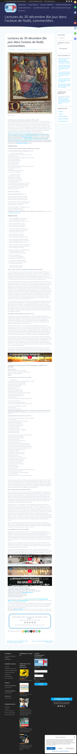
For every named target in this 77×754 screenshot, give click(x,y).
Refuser (60, 748)
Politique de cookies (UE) (10, 668)
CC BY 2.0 (29, 133)
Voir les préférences (70, 748)
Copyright (7, 666)
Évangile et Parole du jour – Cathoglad (17, 565)
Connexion (60, 114)
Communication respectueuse (63, 4)
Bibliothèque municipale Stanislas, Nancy (17, 133)
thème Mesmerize (65, 703)
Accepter (51, 748)
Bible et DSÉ (20, 49)
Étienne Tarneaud (18, 609)
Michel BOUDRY (8, 692)
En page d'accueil (33, 49)
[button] (74, 737)
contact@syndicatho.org (50, 1)
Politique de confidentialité (64, 751)
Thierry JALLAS (12, 49)
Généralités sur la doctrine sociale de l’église (26, 694)
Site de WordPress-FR (63, 121)
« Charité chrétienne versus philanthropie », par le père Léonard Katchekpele (26, 730)
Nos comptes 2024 (9, 678)
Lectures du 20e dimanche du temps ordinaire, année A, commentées (64, 80)
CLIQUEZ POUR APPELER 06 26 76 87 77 (36, 1)
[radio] (25, 622)
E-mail (35, 673)
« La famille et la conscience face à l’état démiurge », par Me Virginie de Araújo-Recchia (26, 747)
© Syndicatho (8, 659)
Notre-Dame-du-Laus (27, 592)
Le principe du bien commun (26, 680)
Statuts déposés (8, 676)
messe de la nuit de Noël (14, 212)
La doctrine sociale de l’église (41, 7)
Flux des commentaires (63, 118)
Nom (35, 669)
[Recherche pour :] (64, 38)
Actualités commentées (46, 4)
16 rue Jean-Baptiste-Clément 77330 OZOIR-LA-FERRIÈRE (16, 1)
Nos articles (21, 10)
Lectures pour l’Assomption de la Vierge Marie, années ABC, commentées (64, 86)
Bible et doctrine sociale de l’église (61, 7)
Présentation (21, 4)
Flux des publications (63, 116)
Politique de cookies (55, 751)
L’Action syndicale (33, 4)
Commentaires (26, 49)
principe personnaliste (27, 137)
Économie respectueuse (24, 7)
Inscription (60, 111)
